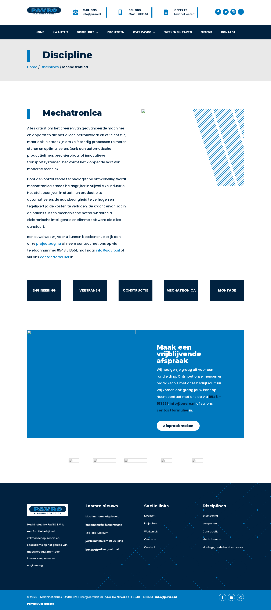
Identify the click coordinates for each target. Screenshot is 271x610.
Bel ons (135, 10)
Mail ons (90, 10)
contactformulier (55, 257)
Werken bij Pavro (178, 32)
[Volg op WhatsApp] (241, 12)
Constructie (210, 531)
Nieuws (206, 32)
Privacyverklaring (40, 604)
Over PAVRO (142, 32)
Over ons (150, 539)
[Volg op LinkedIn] (226, 12)
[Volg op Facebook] (218, 12)
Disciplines (85, 32)
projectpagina (48, 243)
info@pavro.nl (108, 250)
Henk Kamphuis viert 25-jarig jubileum (104, 541)
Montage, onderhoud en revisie (223, 547)
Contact (228, 32)
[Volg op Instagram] (233, 12)
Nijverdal (123, 597)
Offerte (180, 10)
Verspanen (210, 523)
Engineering (210, 515)
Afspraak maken (178, 425)
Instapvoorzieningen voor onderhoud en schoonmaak (104, 525)
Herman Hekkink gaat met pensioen (102, 549)
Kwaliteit (60, 32)
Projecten (115, 32)
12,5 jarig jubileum (97, 533)
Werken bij (151, 531)
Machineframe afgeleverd (102, 516)
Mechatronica (212, 539)
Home (40, 32)
